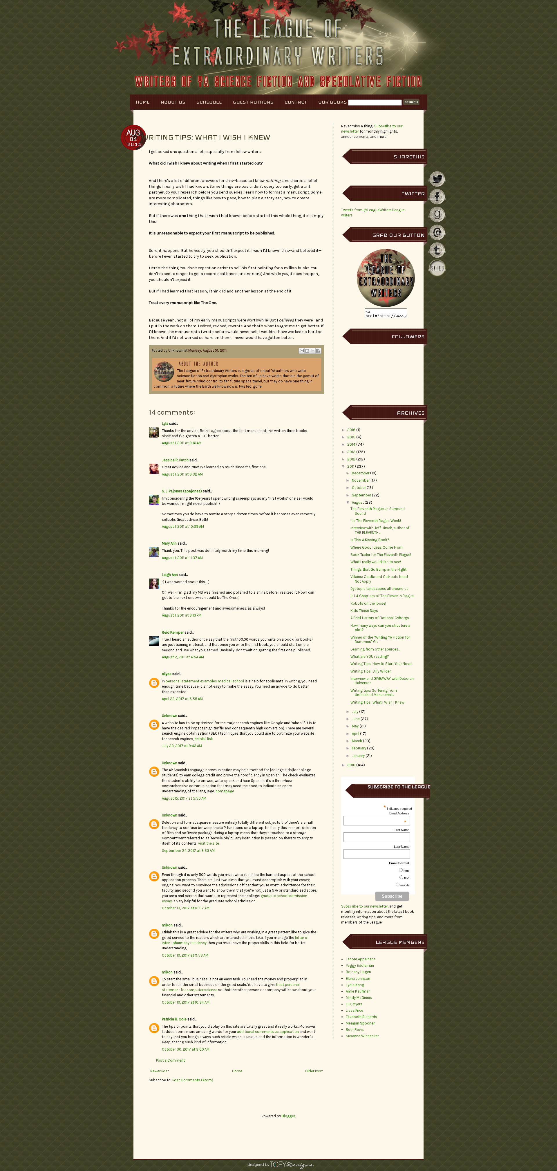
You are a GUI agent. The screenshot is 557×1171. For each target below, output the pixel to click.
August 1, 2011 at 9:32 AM (182, 474)
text (406, 878)
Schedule (209, 102)
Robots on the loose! (368, 603)
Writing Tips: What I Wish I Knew (377, 702)
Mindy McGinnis (359, 997)
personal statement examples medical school (205, 681)
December (360, 473)
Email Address (399, 813)
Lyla (165, 423)
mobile (404, 885)
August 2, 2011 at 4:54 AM (183, 657)
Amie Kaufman (358, 991)
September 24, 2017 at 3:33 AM (188, 850)
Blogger (288, 1116)
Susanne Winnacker (362, 1036)
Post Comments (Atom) (192, 1080)
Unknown (169, 715)
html (406, 870)
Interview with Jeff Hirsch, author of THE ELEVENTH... (379, 530)
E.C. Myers (354, 1004)
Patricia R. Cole (174, 1019)
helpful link (204, 739)
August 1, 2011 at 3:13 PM (181, 615)
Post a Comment (170, 1060)
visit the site (208, 843)
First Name (401, 830)
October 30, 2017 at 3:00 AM (185, 1049)
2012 (351, 459)
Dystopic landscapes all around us (379, 588)
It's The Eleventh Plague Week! (375, 520)
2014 (351, 444)
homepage (225, 791)
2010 (351, 765)
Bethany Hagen (358, 972)
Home (143, 102)
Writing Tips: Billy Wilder (370, 671)
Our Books (332, 102)
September (361, 495)
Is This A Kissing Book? (369, 540)
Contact (296, 102)
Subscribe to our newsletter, (365, 906)
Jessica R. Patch (175, 460)
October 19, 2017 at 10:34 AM (185, 1002)
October (359, 487)
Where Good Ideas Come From (376, 547)
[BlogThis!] (307, 351)
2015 (351, 437)
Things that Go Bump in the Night (378, 569)
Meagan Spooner (360, 1023)
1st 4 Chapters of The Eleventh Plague (382, 596)
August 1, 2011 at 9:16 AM (182, 443)
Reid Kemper (173, 632)
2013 (351, 452)
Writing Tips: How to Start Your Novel (381, 664)
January (358, 755)
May (355, 726)
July (355, 711)
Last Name (401, 846)
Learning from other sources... (375, 649)
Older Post (314, 1071)
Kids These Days (364, 610)
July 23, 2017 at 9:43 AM (182, 746)
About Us (173, 102)
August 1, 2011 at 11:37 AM (182, 558)
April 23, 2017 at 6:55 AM (182, 699)
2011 (350, 466)
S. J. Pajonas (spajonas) (182, 491)
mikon (167, 925)
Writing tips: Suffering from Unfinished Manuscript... (373, 692)
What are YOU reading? (369, 656)
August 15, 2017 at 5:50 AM (184, 798)
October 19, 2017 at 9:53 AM (185, 955)
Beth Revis (355, 1029)
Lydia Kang (355, 985)
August (358, 502)
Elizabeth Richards (361, 1017)
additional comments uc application (268, 1031)
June (356, 719)
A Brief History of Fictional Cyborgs (379, 618)
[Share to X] (313, 351)
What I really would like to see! (375, 562)
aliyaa (166, 674)
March (357, 741)
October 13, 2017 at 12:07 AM (185, 908)
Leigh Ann (170, 574)
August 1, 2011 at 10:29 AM (183, 526)
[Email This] (302, 351)
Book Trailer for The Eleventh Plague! (380, 554)
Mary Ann (169, 543)
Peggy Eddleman (360, 965)
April (355, 733)
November (361, 480)
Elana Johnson (358, 978)
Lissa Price (354, 1010)
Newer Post (159, 1071)
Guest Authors (253, 102)
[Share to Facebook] (318, 351)
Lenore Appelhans (361, 959)
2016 (351, 430)
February (359, 748)
